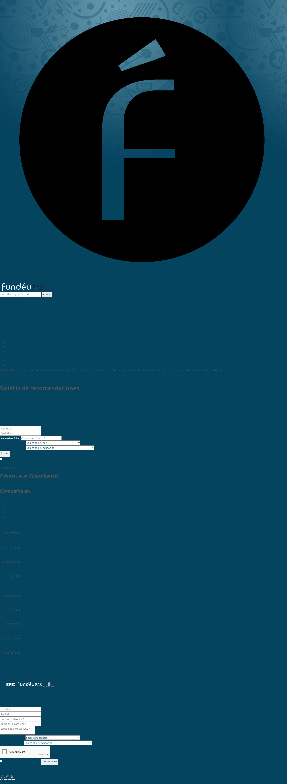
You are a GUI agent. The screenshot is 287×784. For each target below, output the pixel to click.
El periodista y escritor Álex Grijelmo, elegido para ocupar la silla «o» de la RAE (92, 603)
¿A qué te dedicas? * (12, 447)
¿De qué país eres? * (12, 442)
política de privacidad (28, 459)
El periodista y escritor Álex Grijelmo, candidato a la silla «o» (72, 632)
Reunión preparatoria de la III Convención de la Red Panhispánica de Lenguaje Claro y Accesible (110, 660)
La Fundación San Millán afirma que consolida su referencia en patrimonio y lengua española (107, 555)
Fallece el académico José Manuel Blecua (51, 618)
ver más (4, 666)
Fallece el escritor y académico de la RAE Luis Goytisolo (67, 541)
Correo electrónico (10, 438)
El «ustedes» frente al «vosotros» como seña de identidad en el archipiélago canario (98, 646)
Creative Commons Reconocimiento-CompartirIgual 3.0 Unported (189, 777)
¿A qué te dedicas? (11, 743)
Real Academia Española (41, 330)
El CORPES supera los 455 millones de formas (56, 569)
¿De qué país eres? (12, 737)
